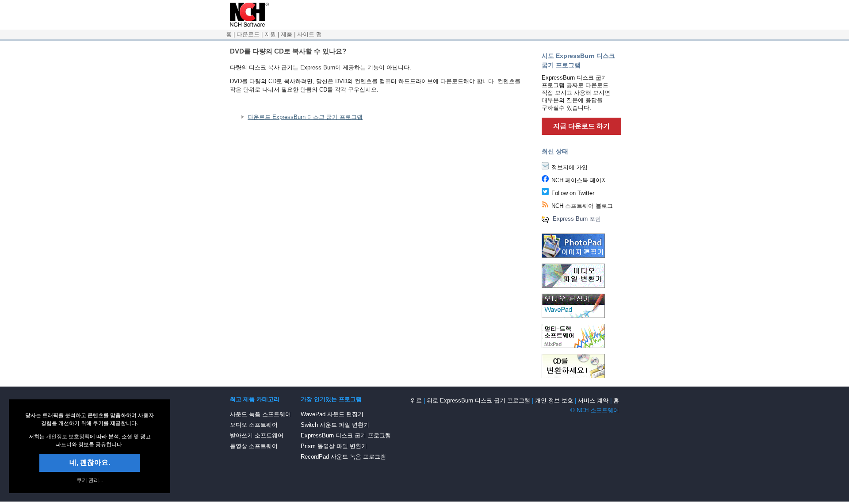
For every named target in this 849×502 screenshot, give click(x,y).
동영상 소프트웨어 (254, 446)
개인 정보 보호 (554, 400)
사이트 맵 (309, 34)
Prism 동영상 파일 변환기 (334, 446)
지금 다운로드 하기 (581, 126)
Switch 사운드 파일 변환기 (335, 425)
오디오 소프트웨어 (254, 425)
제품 (286, 34)
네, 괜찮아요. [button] (89, 462)
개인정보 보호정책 (68, 436)
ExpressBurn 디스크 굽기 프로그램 (346, 435)
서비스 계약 (593, 400)
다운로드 (248, 34)
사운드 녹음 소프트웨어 (260, 414)
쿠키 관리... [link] (89, 480)
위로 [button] (416, 400)
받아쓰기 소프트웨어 (256, 435)
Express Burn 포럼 (577, 218)
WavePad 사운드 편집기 (332, 414)
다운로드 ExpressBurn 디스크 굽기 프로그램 (305, 117)
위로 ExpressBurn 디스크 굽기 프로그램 (478, 400)
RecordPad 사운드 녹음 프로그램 (343, 456)
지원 (270, 34)
